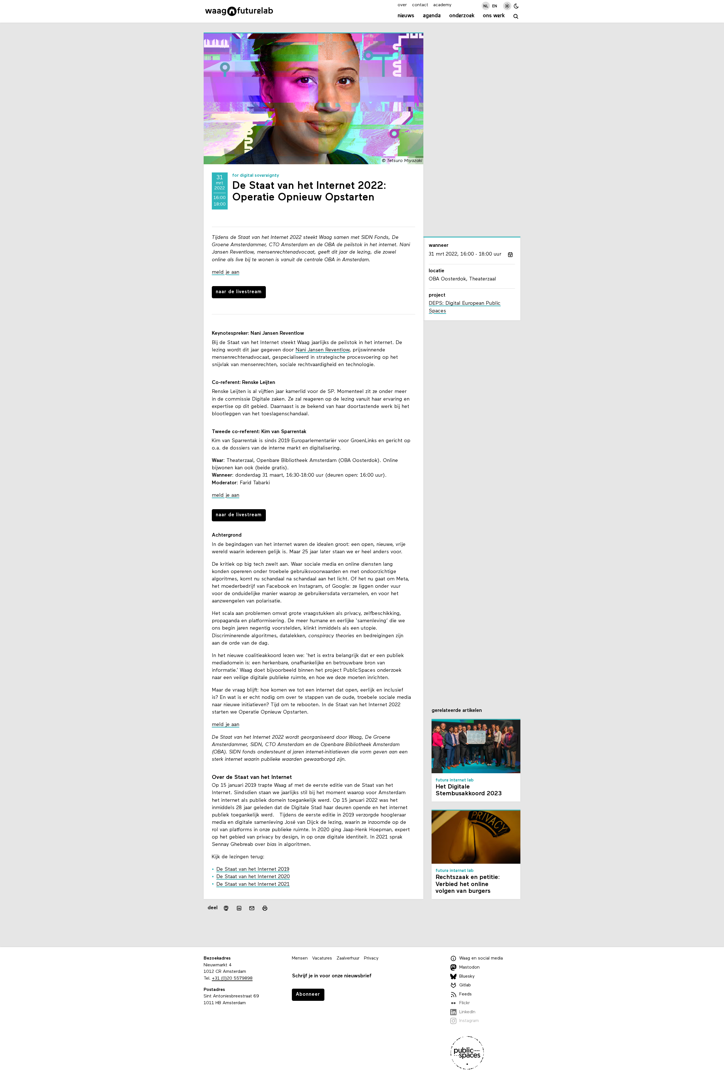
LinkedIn (467, 1012)
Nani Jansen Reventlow (323, 350)
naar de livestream (239, 292)
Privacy (371, 958)
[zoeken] (516, 16)
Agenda (432, 16)
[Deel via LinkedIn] (239, 908)
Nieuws (406, 16)
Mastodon (469, 967)
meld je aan (225, 272)
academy (442, 5)
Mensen (300, 958)
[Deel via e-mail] (252, 908)
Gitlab (465, 985)
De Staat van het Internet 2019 (252, 869)
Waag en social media (481, 958)
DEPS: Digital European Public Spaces (465, 307)
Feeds (465, 994)
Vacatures (322, 958)
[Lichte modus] (507, 6)
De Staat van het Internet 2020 (253, 877)
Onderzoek (462, 16)
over (402, 5)
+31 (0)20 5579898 (232, 978)
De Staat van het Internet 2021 (253, 884)
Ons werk (494, 16)
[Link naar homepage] (239, 11)
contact (420, 5)
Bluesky (467, 976)
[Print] (265, 908)
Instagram (469, 1021)
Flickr (464, 1003)
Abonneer (308, 994)
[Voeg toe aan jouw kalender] (510, 254)
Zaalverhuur (348, 958)
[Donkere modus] (516, 6)
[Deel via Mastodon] (226, 908)
